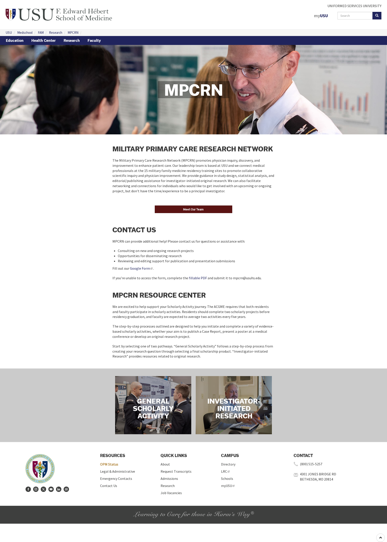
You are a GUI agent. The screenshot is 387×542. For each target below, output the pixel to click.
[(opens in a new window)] (28, 489)
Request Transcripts (176, 471)
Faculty (94, 40)
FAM (41, 32)
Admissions (169, 478)
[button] (193, 209)
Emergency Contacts (116, 478)
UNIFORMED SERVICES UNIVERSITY (354, 6)
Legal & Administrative (117, 471)
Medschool (24, 32)
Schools (227, 478)
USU (9, 32)
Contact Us (108, 485)
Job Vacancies (171, 493)
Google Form (140, 268)
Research (55, 32)
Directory (228, 464)
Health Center (43, 40)
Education (15, 40)
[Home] (59, 14)
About (165, 464)
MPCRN (73, 32)
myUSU (226, 485)
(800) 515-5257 (311, 464)
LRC (224, 471)
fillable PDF (198, 278)
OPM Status (109, 464)
